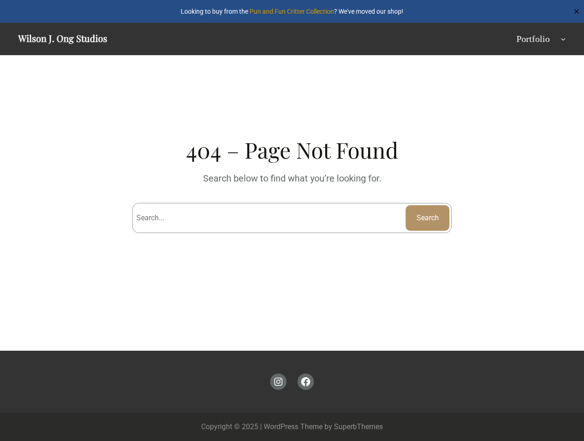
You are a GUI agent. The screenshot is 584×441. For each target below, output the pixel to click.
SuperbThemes (358, 426)
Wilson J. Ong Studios (62, 38)
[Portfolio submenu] (563, 39)
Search (428, 217)
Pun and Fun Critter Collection (292, 11)
